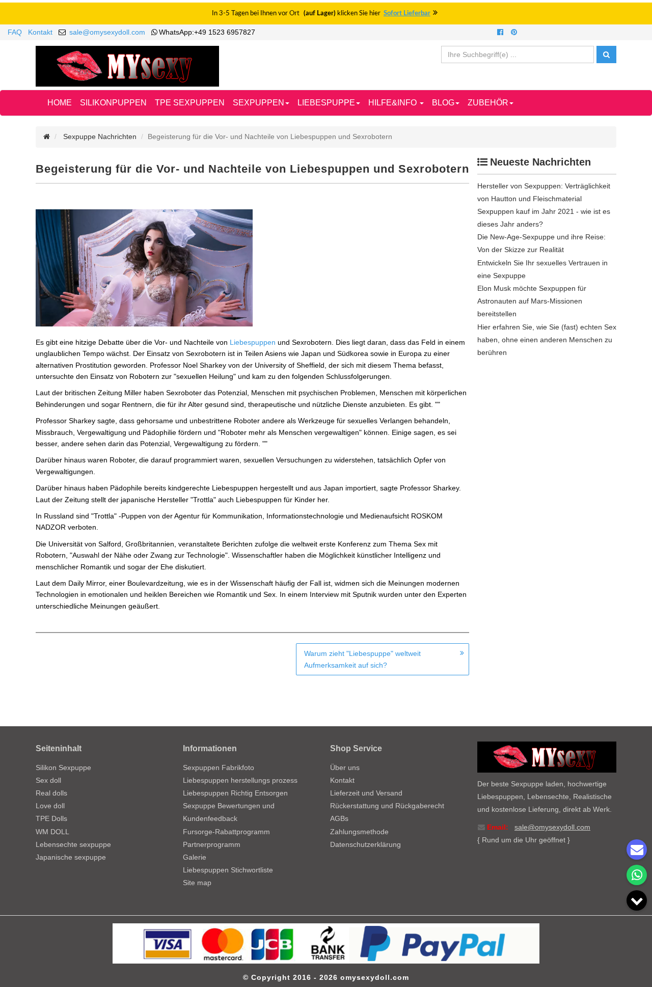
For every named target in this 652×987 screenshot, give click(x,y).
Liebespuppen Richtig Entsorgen (235, 793)
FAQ (15, 32)
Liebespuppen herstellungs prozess (240, 780)
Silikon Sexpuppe (63, 767)
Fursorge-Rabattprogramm (226, 832)
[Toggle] (637, 900)
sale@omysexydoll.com (107, 32)
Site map (197, 883)
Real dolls (51, 793)
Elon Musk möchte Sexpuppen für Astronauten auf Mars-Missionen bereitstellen (531, 301)
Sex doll (48, 780)
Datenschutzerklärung (365, 844)
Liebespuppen (253, 342)
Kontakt (40, 32)
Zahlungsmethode (359, 832)
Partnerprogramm (211, 844)
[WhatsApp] (637, 875)
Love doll (50, 806)
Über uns (345, 767)
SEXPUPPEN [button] (258, 102)
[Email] (637, 849)
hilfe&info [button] (393, 102)
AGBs (339, 818)
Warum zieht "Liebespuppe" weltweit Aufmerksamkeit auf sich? (362, 659)
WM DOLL (52, 832)
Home (59, 102)
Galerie (194, 857)
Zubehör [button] (488, 102)
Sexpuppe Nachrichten (100, 136)
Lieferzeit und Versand (366, 793)
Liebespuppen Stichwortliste (228, 870)
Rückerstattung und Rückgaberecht (387, 806)
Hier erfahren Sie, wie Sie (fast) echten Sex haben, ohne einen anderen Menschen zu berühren (546, 340)
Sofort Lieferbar (407, 13)
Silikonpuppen (113, 102)
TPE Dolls (51, 818)
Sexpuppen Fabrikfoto (218, 767)
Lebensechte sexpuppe (73, 844)
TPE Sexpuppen (190, 102)
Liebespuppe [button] (326, 102)
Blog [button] (443, 102)
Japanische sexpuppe (71, 857)
